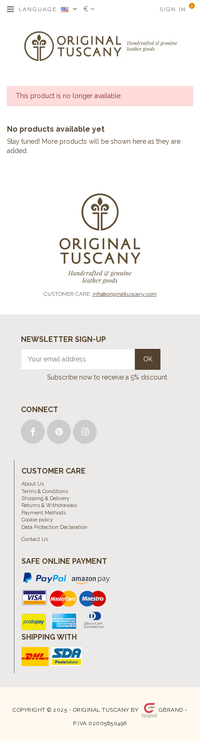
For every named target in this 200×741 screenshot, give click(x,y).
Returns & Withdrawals (49, 505)
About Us (32, 484)
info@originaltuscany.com (125, 294)
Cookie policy (37, 520)
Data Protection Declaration (54, 527)
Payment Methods (43, 513)
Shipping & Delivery (45, 498)
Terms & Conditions (44, 491)
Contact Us (34, 539)
